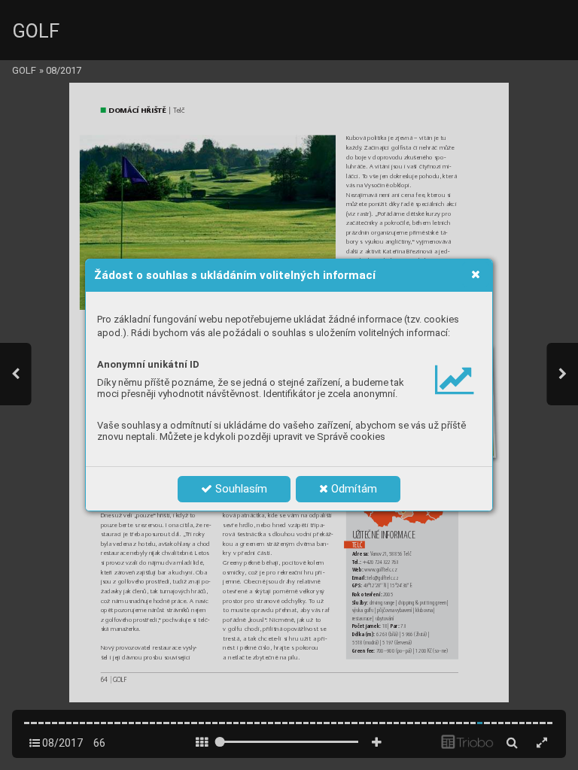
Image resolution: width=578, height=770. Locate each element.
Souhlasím (239, 489)
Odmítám (352, 489)
